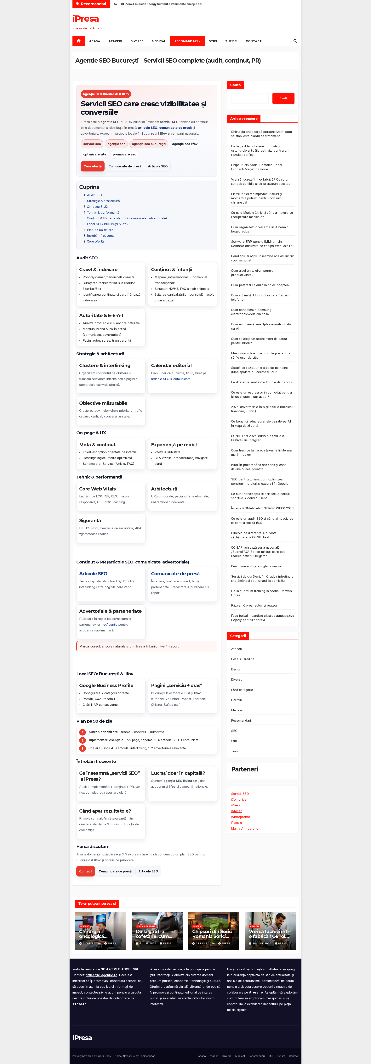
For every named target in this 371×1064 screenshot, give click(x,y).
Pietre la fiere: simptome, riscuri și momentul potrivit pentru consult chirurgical (256, 198)
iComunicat (239, 799)
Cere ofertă (93, 166)
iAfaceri (236, 811)
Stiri (213, 41)
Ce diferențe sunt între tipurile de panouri (262, 382)
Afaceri (115, 41)
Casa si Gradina (242, 659)
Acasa (94, 41)
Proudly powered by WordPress (91, 1055)
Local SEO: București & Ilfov (107, 224)
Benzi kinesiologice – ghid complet (256, 566)
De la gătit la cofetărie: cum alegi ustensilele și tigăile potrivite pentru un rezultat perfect (259, 150)
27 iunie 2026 (206, 943)
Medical (159, 41)
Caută (235, 85)
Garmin (236, 700)
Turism (231, 41)
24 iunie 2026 (262, 943)
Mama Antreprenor (245, 828)
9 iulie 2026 (148, 943)
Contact (254, 41)
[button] (295, 41)
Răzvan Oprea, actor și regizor (254, 605)
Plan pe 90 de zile (100, 230)
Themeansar (147, 1055)
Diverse (137, 41)
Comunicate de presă (124, 166)
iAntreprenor (240, 817)
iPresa (85, 18)
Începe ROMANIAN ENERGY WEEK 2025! (262, 508)
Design (236, 669)
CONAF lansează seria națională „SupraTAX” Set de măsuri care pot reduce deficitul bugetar (258, 552)
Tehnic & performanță (103, 212)
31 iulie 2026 (92, 943)
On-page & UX (97, 207)
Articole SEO (158, 166)
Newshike (129, 1055)
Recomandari (186, 41)
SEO (234, 731)
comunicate (181, 379)
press (112, 943)
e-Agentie (110, 624)
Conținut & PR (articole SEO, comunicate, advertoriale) (127, 218)
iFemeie (236, 823)
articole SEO (160, 379)
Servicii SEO (240, 794)
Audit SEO (94, 195)
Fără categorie (242, 690)
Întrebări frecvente (101, 236)
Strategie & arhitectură (103, 201)
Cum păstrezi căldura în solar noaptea (260, 285)
